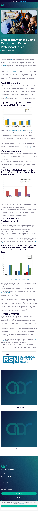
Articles (12, 50)
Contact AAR (19, 493)
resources (21, 321)
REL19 (31, 130)
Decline (19, 509)
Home (0, 50)
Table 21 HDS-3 (28, 147)
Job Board (19, 497)
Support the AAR (4, 482)
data (16, 321)
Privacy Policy (4, 487)
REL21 (28, 130)
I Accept (19, 506)
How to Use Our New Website (7, 489)
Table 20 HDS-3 (27, 213)
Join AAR (3, 479)
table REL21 (27, 279)
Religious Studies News (6, 50)
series (11, 59)
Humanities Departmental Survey (11, 71)
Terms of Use (3, 484)
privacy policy (21, 503)
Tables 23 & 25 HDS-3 (5, 292)
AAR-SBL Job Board (22, 1)
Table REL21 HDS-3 (12, 236)
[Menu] (36, 5)
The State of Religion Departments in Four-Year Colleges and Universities (16, 130)
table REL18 (27, 200)
